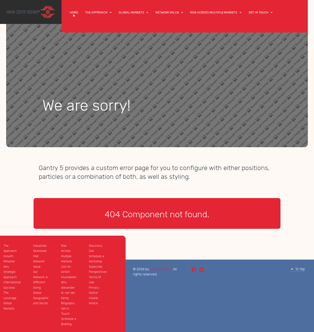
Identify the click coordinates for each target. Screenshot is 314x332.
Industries (40, 246)
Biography (68, 303)
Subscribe (95, 267)
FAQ (35, 256)
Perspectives (98, 272)
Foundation (68, 277)
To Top (299, 269)
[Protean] (30, 11)
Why (6, 267)
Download (40, 251)
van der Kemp (160, 269)
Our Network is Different (40, 277)
